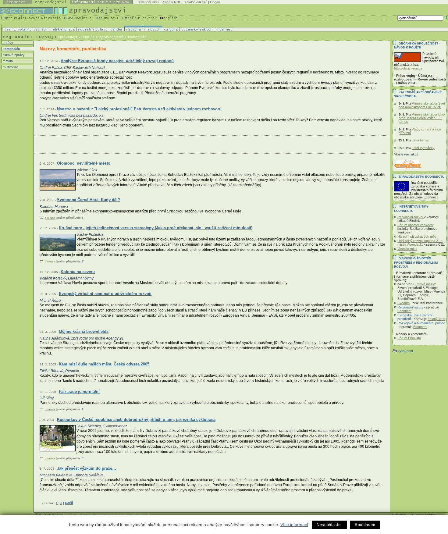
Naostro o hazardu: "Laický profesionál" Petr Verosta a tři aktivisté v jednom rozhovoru (139, 109)
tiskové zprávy (13, 55)
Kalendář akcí (148, 2)
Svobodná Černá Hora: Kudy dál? (88, 200)
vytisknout (405, 351)
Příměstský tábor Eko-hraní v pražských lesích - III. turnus (422, 117)
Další (69, 503)
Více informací (294, 524)
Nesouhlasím (329, 524)
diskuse (50, 217)
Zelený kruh (436, 319)
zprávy (7, 42)
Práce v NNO (172, 2)
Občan (215, 2)
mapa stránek (425, 514)
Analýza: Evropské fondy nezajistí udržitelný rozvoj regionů (117, 61)
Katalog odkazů (195, 2)
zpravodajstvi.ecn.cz (76, 37)
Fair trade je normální (79, 391)
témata (7, 61)
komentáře (11, 49)
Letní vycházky (423, 148)
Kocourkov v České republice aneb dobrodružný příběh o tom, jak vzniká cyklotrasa (136, 419)
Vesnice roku (407, 249)
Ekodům (403, 303)
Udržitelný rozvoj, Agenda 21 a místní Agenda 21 (420, 242)
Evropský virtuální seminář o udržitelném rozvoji (105, 293)
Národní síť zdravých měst (417, 236)
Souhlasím (365, 524)
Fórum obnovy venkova (415, 225)
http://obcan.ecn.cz (408, 68)
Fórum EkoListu (409, 338)
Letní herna (420, 140)
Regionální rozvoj (410, 217)
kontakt (401, 514)
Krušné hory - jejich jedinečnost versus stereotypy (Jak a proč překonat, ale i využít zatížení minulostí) (155, 228)
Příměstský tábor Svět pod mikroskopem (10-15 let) (422, 105)
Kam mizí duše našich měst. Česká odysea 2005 (104, 364)
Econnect (404, 311)
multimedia (10, 67)
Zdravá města (424, 284)
